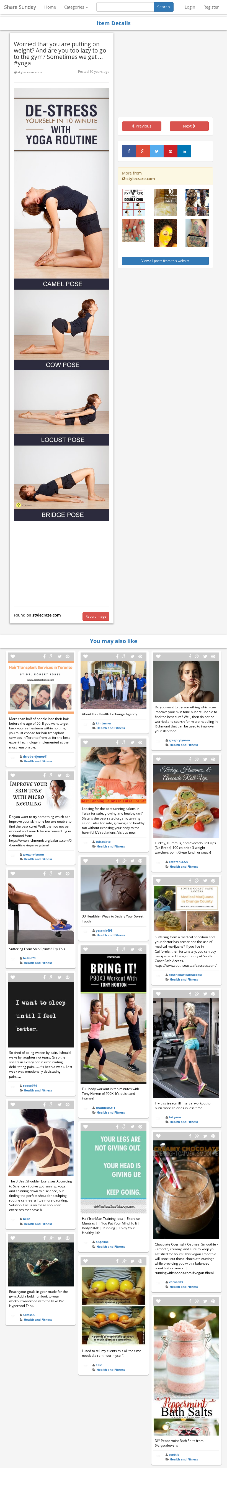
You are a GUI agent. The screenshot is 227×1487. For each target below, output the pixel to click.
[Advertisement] (61, 562)
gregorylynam (33, 854)
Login (190, 7)
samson (29, 1315)
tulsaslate (103, 841)
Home (50, 7)
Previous (143, 126)
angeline (102, 1242)
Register (211, 7)
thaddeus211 (105, 1108)
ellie (99, 1365)
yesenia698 (104, 930)
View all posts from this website (165, 260)
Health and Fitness (38, 761)
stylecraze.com (29, 72)
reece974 (30, 1085)
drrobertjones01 (35, 756)
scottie (174, 1454)
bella (26, 1219)
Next (188, 126)
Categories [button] (74, 7)
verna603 (176, 1282)
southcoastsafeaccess (185, 975)
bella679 (29, 958)
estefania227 (178, 862)
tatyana (175, 1117)
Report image (96, 616)
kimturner (104, 723)
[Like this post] (13, 656)
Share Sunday (20, 7)
